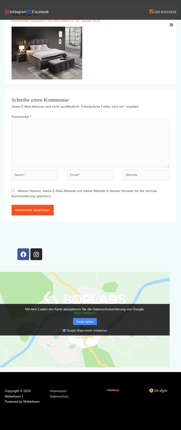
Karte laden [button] (85, 322)
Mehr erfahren (85, 313)
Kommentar (21, 117)
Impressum (58, 391)
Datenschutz (59, 396)
